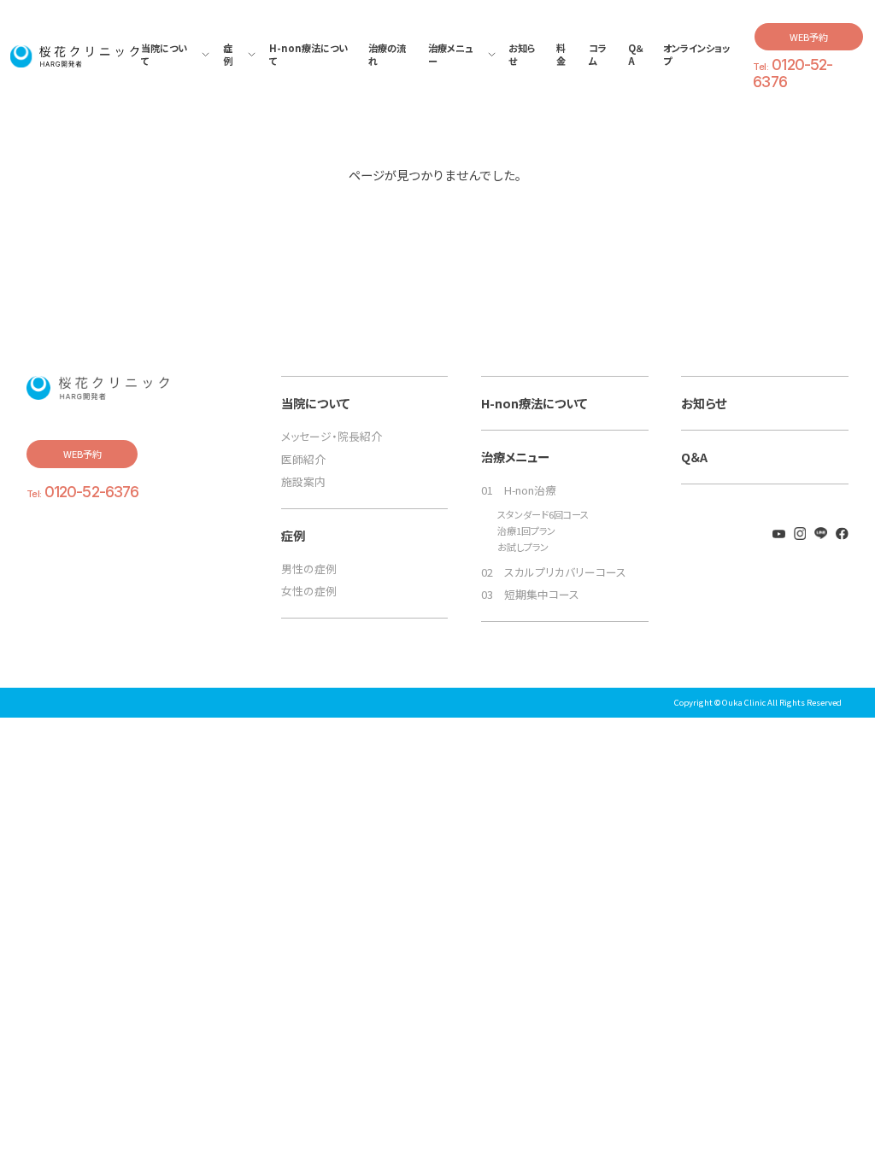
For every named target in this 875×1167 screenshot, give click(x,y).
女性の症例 (309, 590)
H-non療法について (534, 402)
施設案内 (303, 481)
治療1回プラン (526, 531)
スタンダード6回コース (543, 514)
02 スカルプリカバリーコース (553, 572)
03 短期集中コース (530, 594)
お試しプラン (523, 547)
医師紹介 (303, 459)
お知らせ (703, 402)
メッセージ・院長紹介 (331, 436)
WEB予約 (809, 37)
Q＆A (694, 456)
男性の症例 (309, 568)
